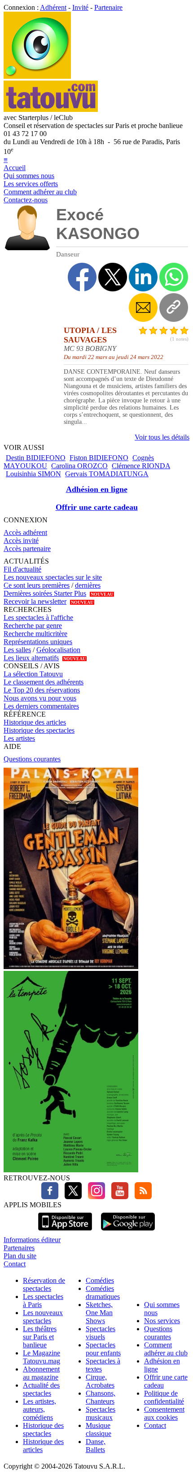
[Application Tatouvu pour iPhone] (65, 1231)
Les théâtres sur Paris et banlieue (40, 1337)
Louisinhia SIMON (33, 474)
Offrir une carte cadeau (97, 507)
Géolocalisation (58, 650)
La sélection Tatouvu (33, 674)
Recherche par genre (33, 625)
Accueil (15, 167)
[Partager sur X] (112, 277)
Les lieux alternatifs (31, 658)
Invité (80, 7)
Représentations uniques (38, 641)
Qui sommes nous (29, 175)
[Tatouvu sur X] (71, 1197)
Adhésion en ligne (96, 489)
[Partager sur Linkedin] (143, 277)
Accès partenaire (27, 548)
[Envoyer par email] (143, 307)
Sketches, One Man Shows (99, 1312)
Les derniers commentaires (41, 706)
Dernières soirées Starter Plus (45, 593)
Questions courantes (32, 759)
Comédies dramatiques (103, 1292)
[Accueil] (37, 76)
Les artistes (19, 738)
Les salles (17, 650)
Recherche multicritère (35, 633)
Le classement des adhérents (43, 682)
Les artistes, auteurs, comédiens (39, 1409)
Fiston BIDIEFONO (99, 457)
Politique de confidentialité (164, 1397)
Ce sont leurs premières (37, 585)
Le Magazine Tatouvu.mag (41, 1357)
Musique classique (98, 1429)
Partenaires (19, 1248)
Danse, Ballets (95, 1445)
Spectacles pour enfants (103, 1349)
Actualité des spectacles (41, 1389)
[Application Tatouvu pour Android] (127, 1231)
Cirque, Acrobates (100, 1381)
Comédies (100, 1280)
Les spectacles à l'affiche (38, 617)
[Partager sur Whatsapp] (173, 277)
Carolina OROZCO (79, 466)
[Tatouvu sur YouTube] (117, 1197)
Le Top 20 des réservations (42, 690)
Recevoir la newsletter (35, 601)
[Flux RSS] (141, 1197)
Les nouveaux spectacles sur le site (53, 577)
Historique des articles (35, 722)
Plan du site (20, 1256)
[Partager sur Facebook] (82, 277)
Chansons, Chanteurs (100, 1397)
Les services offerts (31, 184)
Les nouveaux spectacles (43, 1316)
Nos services (162, 1320)
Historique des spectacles (39, 730)
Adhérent (53, 7)
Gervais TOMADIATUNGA (107, 474)
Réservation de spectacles (44, 1284)
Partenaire (108, 7)
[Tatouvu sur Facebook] (49, 1197)
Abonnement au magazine (41, 1373)
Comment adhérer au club (40, 192)
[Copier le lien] (173, 307)
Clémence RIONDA (141, 466)
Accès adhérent (25, 532)
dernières (88, 585)
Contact (15, 1264)
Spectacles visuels (100, 1333)
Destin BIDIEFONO (36, 457)
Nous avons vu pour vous (40, 698)
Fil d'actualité (22, 569)
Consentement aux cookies (164, 1413)
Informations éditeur (32, 1239)
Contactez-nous (26, 200)
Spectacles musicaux (100, 1413)
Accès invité (21, 540)
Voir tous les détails (162, 437)
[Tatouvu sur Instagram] (94, 1197)
